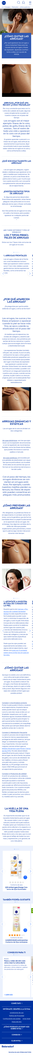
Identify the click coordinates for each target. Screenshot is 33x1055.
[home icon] (2, 7)
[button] (25, 877)
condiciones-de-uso (17, 1013)
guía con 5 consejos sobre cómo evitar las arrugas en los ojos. (16, 652)
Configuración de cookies (12, 1019)
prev (3, 273)
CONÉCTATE (16, 1003)
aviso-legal (26, 1019)
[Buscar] (18, 3)
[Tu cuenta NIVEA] (23, 3)
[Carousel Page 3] (16, 252)
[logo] (4, 3)
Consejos (7, 7)
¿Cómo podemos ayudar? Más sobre (16, 1028)
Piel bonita (15, 7)
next (29, 273)
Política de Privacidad (16, 1016)
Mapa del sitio (17, 1022)
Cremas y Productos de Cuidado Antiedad (16, 611)
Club (16, 1041)
